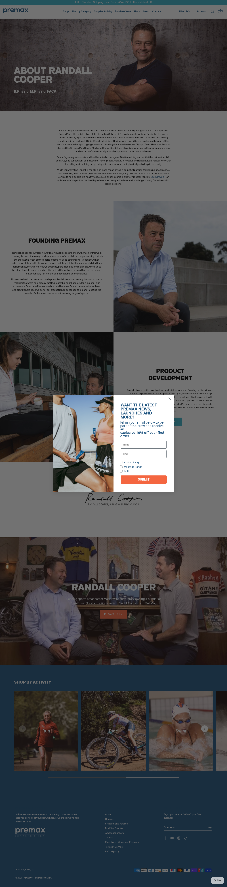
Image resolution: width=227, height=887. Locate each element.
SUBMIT (143, 479)
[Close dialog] (169, 398)
